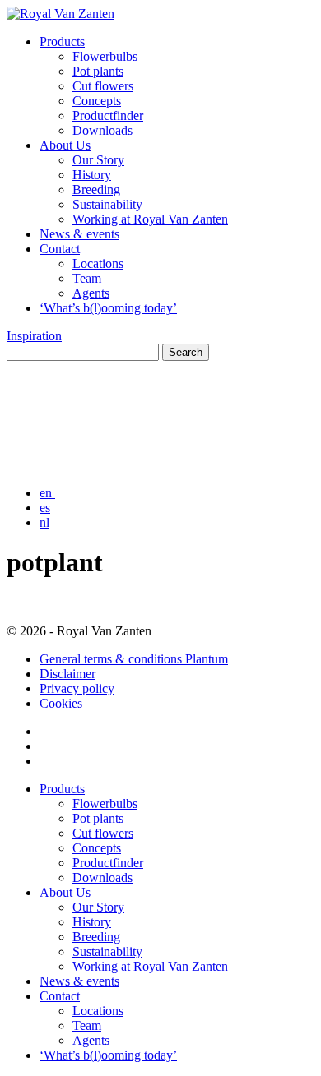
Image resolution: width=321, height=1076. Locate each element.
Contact (60, 249)
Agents (90, 293)
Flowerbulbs (104, 56)
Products (62, 41)
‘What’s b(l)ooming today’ (108, 308)
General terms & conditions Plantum (134, 659)
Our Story (98, 160)
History (91, 175)
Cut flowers (102, 86)
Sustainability (107, 204)
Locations (97, 263)
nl (44, 522)
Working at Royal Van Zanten (150, 219)
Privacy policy (77, 688)
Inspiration (34, 336)
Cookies (61, 703)
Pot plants (97, 71)
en (47, 493)
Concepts (96, 101)
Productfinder (107, 115)
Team (86, 278)
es (45, 508)
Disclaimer (67, 674)
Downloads (102, 130)
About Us (65, 145)
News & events (79, 234)
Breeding (96, 189)
